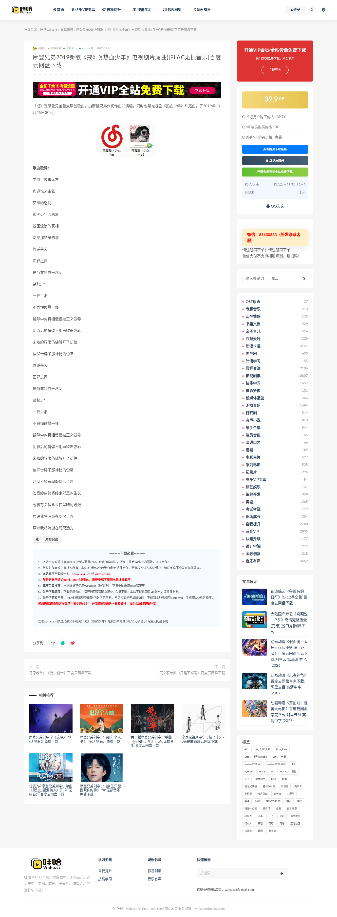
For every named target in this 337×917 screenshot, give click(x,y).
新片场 (266, 809)
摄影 (299, 801)
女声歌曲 (263, 794)
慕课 (246, 801)
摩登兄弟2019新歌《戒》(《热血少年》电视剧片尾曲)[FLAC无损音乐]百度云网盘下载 (112, 621)
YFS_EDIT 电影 (288, 771)
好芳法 (277, 794)
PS (293, 764)
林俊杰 (248, 816)
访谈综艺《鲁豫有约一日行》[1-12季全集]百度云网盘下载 (289, 597)
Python (248, 771)
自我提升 (105, 871)
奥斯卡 (298, 786)
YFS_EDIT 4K (266, 771)
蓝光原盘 (295, 823)
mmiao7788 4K (253, 764)
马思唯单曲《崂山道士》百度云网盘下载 (60, 673)
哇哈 (120, 909)
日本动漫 (292, 809)
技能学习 (105, 879)
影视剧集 (154, 871)
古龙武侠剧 (250, 786)
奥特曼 (248, 794)
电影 (282, 816)
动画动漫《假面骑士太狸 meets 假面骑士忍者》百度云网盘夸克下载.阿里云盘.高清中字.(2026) (289, 653)
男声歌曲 (295, 816)
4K (246, 749)
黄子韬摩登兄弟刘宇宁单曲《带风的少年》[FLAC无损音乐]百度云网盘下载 (152, 741)
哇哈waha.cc (48, 30)
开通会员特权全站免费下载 (275, 172)
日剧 (278, 809)
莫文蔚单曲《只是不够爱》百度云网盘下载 (192, 673)
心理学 (290, 794)
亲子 (246, 779)
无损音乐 (71, 48)
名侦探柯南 (269, 786)
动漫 (273, 779)
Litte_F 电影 (279, 757)
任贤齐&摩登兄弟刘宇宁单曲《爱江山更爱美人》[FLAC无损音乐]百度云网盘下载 (50, 790)
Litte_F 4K (281, 749)
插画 (288, 801)
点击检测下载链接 (275, 149)
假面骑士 (260, 779)
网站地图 (171, 909)
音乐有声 (87, 48)
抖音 (257, 801)
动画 (284, 779)
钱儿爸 (248, 831)
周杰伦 (284, 786)
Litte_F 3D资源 (262, 749)
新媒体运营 (250, 809)
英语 (282, 823)
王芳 (271, 816)
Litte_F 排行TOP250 (255, 757)
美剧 (260, 823)
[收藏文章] (52, 643)
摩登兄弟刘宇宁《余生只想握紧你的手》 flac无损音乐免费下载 (100, 790)
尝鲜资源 (66, 30)
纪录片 (248, 823)
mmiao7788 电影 (276, 764)
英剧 (271, 823)
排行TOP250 (273, 801)
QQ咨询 (277, 206)
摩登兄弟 (51, 539)
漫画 (260, 816)
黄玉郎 (272, 831)
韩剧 (260, 831)
